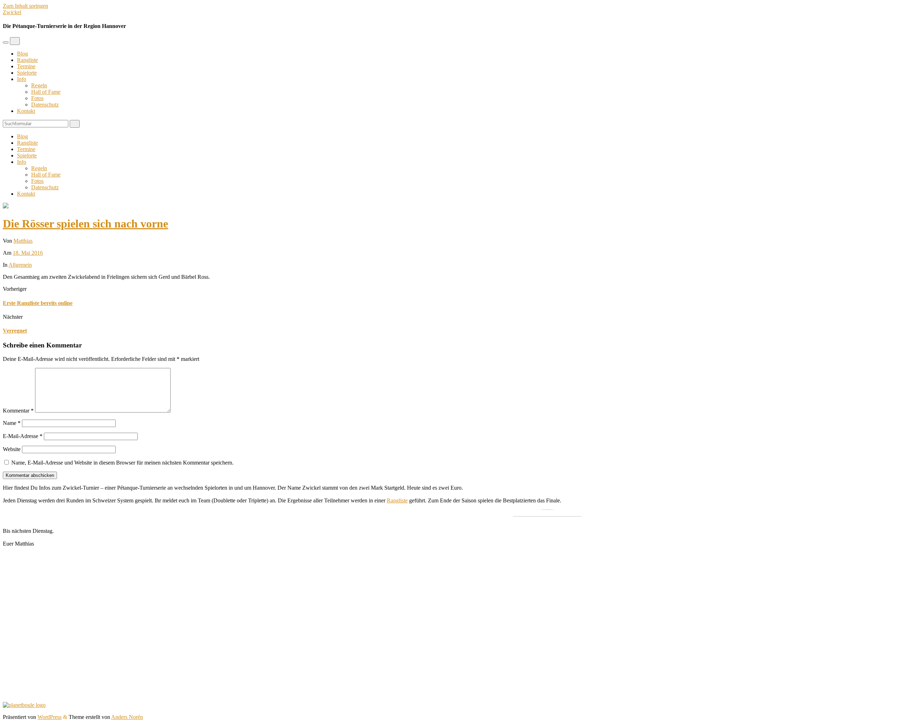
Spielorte (27, 73)
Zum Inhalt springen (25, 6)
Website (12, 449)
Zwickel (12, 12)
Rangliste (27, 60)
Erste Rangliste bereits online (38, 303)
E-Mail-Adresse (22, 436)
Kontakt (26, 111)
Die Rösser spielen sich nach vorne (85, 223)
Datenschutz (45, 105)
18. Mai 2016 (28, 253)
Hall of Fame (46, 92)
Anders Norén (127, 717)
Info (21, 79)
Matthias (23, 241)
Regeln (39, 85)
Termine (26, 66)
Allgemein (20, 265)
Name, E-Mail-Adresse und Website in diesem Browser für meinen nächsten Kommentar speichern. (122, 463)
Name (12, 423)
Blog (22, 54)
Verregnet (15, 331)
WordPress (50, 717)
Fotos (37, 98)
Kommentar (18, 411)
